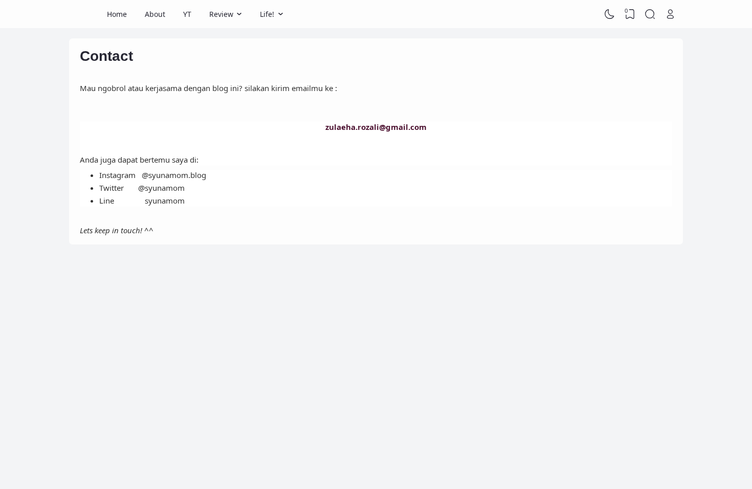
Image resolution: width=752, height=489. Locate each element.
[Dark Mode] (609, 14)
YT (187, 14)
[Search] (650, 14)
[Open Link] (670, 14)
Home (117, 14)
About (155, 14)
